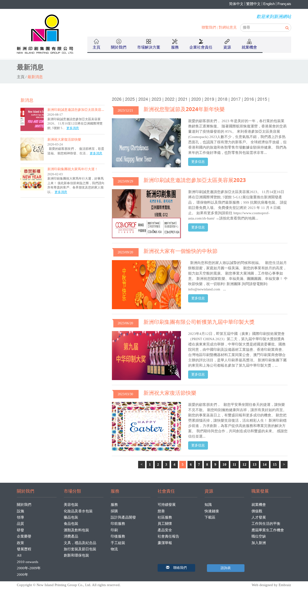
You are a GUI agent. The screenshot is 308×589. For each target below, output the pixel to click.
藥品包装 (71, 517)
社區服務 (165, 517)
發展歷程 (24, 549)
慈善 (161, 511)
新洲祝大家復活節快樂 (64, 139)
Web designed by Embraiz (271, 585)
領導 (20, 517)
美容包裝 (71, 505)
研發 (20, 530)
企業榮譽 (24, 536)
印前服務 (118, 524)
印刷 (114, 530)
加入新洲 (258, 543)
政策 (20, 543)
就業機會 (258, 505)
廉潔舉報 (165, 543)
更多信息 (198, 161)
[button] (176, 568)
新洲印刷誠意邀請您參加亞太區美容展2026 (79, 109)
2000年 (22, 574)
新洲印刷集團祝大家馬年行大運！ (72, 169)
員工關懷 (165, 524)
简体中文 (236, 4)
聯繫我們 (209, 27)
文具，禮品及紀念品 (80, 543)
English (269, 4)
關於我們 (24, 505)
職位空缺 (258, 536)
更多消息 (72, 128)
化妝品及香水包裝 (78, 511)
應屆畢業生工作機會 (267, 530)
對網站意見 (228, 27)
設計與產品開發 (123, 517)
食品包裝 (71, 524)
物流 (114, 549)
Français (284, 4)
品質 (20, 524)
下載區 (210, 517)
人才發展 (258, 517)
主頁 (96, 47)
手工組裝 (118, 543)
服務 (114, 505)
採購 (114, 511)
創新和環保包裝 (76, 555)
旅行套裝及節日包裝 (80, 549)
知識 (208, 505)
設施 (20, 511)
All (19, 555)
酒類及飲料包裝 (76, 530)
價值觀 (256, 511)
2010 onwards (27, 562)
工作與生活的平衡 (265, 524)
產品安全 (165, 530)
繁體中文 (253, 4)
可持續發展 (167, 505)
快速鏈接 (212, 511)
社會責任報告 (168, 536)
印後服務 (118, 536)
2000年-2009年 (29, 568)
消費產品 (71, 536)
